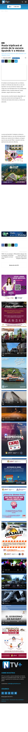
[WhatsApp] (9, 61)
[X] (6, 61)
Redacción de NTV (7, 57)
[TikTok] (9, 693)
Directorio (3, 701)
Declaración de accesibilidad (16, 699)
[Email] (12, 61)
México (6, 11)
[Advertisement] (14, 27)
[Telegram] (16, 61)
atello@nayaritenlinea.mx (14, 683)
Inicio (2, 11)
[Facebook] (2, 61)
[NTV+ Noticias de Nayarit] (6, 2)
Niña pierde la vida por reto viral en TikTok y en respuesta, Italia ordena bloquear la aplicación (20, 256)
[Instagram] (6, 693)
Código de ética (5, 699)
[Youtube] (15, 693)
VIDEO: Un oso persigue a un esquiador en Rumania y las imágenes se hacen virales (7, 256)
